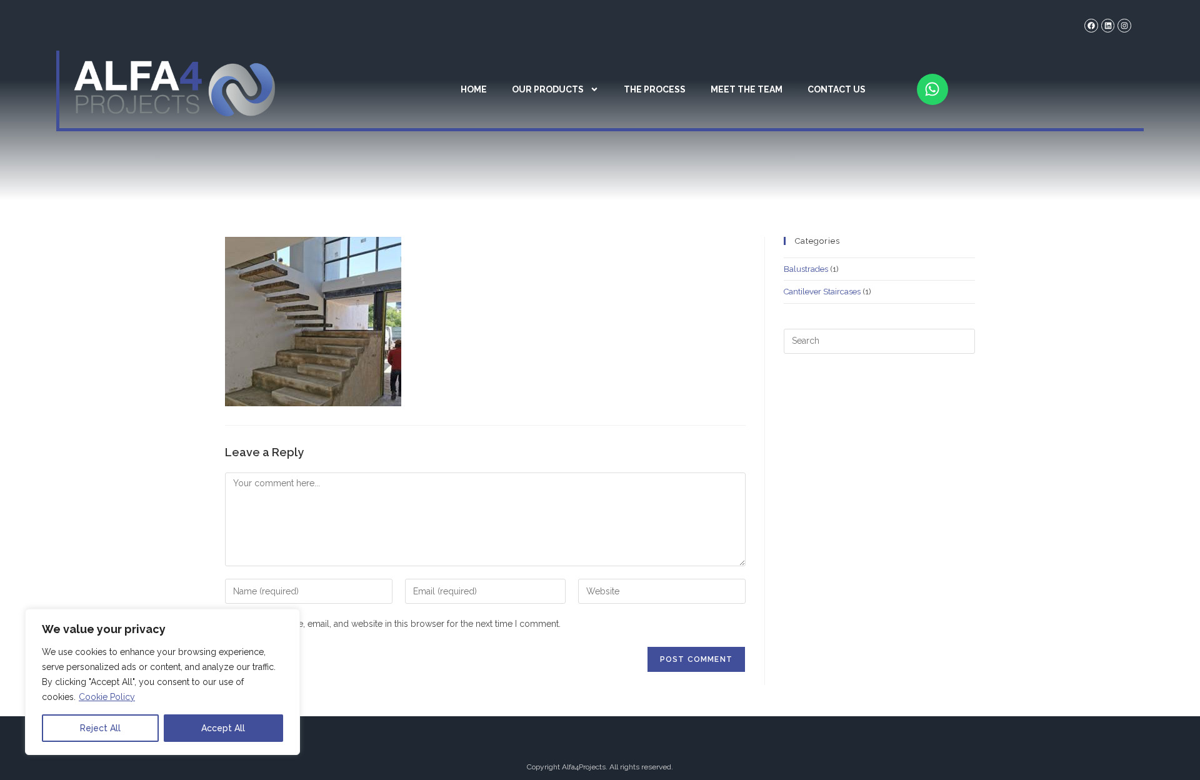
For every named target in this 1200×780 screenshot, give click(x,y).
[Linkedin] (1108, 25)
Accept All (223, 728)
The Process (655, 89)
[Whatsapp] (932, 89)
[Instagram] (1124, 25)
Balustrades (806, 269)
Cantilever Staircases (822, 291)
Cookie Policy (107, 697)
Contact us (837, 89)
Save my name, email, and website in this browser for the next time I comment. (402, 624)
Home (474, 89)
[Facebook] (1091, 25)
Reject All (100, 728)
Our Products (548, 89)
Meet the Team (746, 89)
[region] (162, 682)
